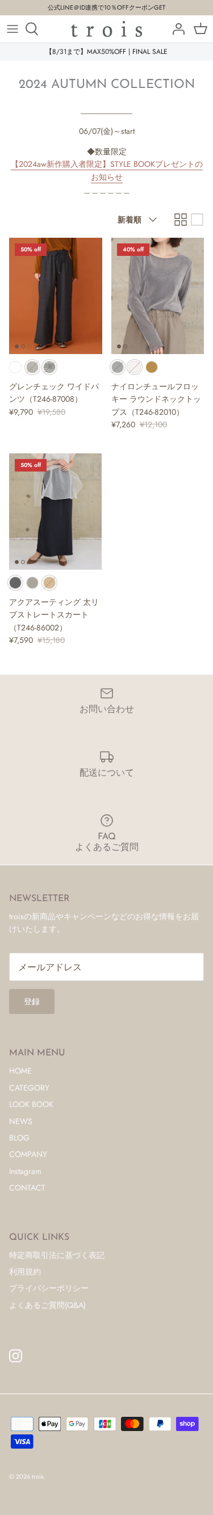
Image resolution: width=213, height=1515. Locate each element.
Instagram (25, 1171)
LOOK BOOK (31, 1104)
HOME (20, 1070)
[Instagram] (15, 1355)
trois (37, 1476)
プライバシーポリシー (49, 1288)
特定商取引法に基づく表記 (57, 1255)
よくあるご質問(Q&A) (47, 1305)
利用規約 (25, 1271)
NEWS (20, 1121)
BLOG (19, 1137)
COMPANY (28, 1154)
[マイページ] (175, 28)
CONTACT (27, 1187)
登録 (32, 1001)
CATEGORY (29, 1087)
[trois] (106, 29)
